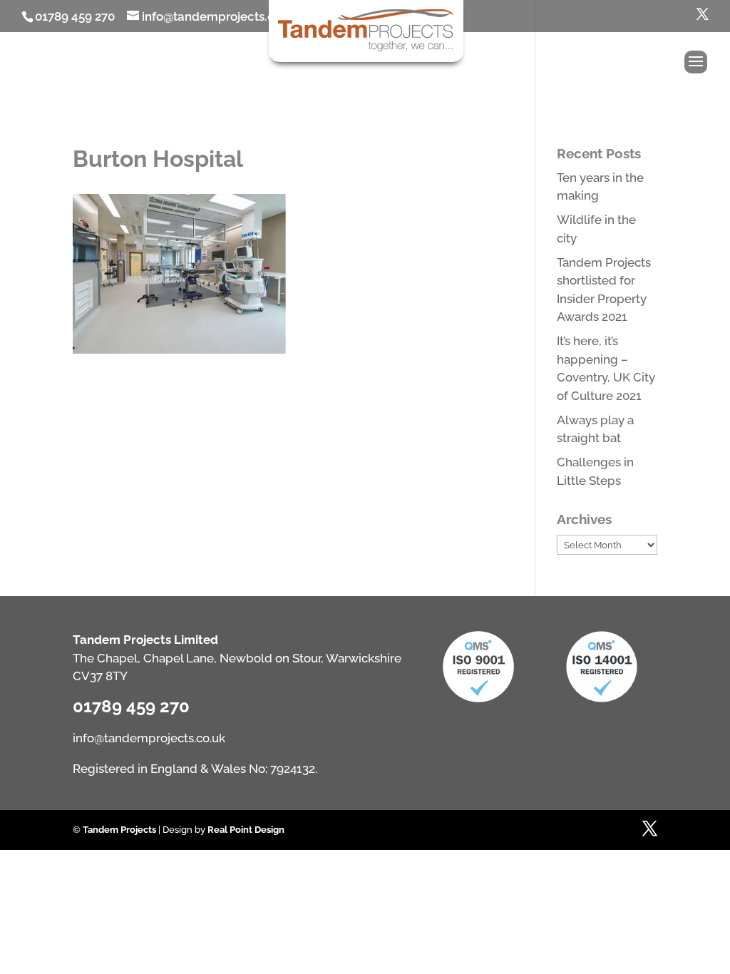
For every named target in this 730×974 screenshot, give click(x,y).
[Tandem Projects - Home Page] (366, 48)
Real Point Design (245, 829)
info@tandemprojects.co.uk (149, 738)
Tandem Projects (119, 829)
